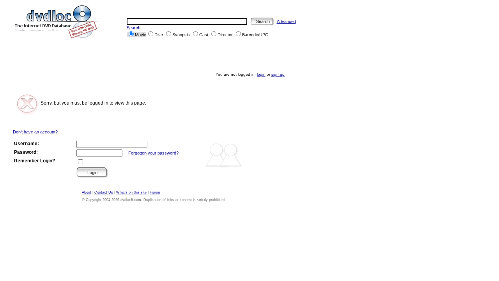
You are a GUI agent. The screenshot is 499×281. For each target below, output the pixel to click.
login (261, 74)
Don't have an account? (35, 132)
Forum (155, 192)
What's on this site (131, 192)
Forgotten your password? (153, 153)
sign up (278, 74)
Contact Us (103, 192)
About (86, 192)
